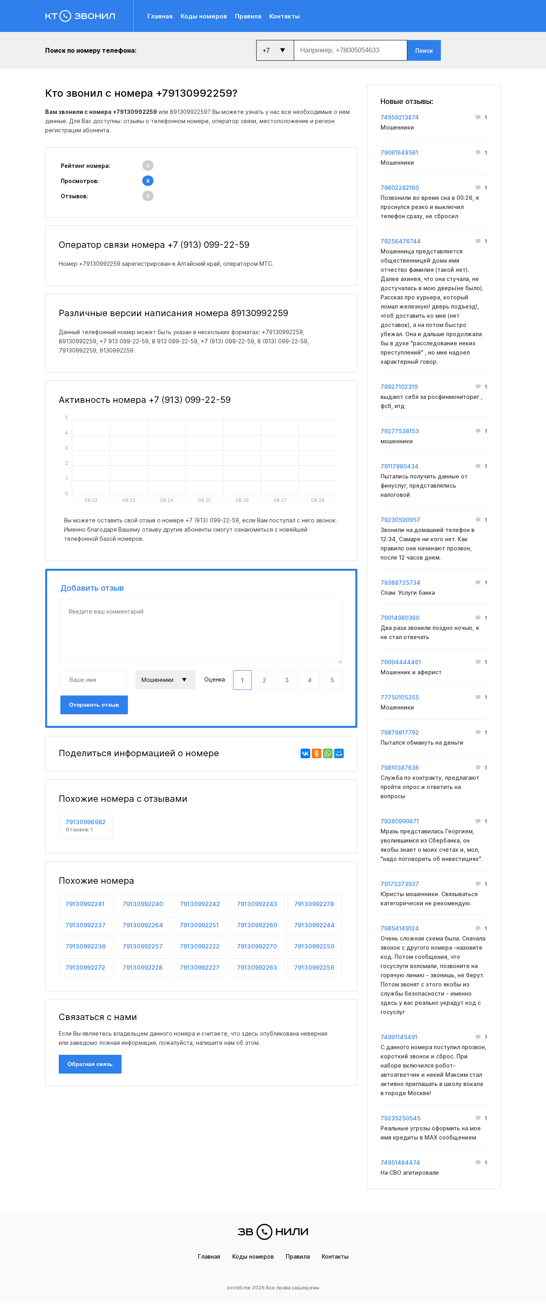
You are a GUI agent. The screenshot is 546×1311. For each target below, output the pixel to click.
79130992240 (143, 904)
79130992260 (257, 925)
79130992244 (314, 925)
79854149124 (400, 928)
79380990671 (400, 821)
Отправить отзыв (94, 704)
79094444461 (401, 662)
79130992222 (199, 946)
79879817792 (400, 732)
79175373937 (400, 884)
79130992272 (85, 967)
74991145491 (399, 1037)
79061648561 (399, 152)
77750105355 (400, 697)
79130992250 (314, 946)
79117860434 (399, 466)
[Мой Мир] (339, 753)
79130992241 (85, 904)
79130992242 (200, 904)
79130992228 (142, 967)
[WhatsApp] (328, 753)
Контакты (284, 16)
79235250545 (400, 1118)
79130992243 (257, 904)
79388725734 (400, 582)
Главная (160, 16)
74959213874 (400, 117)
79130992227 (199, 967)
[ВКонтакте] (305, 753)
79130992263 (257, 967)
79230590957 (400, 519)
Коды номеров (204, 16)
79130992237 (86, 925)
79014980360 (400, 617)
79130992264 (143, 925)
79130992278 (314, 904)
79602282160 (400, 187)
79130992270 (257, 946)
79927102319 (399, 386)
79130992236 (86, 946)
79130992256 (314, 967)
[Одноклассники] (316, 753)
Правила (248, 16)
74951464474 (400, 1162)
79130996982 (86, 825)
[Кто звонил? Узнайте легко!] (89, 16)
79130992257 (143, 946)
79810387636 (400, 767)
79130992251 (199, 925)
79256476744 (401, 241)
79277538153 (400, 431)
